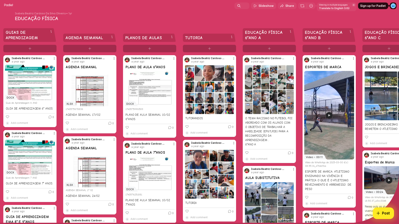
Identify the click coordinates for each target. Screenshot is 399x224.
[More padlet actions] (311, 5)
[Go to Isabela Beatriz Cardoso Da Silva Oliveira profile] (7, 59)
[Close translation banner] (353, 5)
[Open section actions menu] (51, 31)
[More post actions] (54, 58)
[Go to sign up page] (393, 5)
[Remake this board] (302, 5)
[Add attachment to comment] (7, 123)
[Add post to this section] (30, 48)
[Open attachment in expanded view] (209, 89)
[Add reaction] (7, 116)
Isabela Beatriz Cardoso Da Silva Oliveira (40, 13)
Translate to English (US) (334, 8)
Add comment (19, 122)
